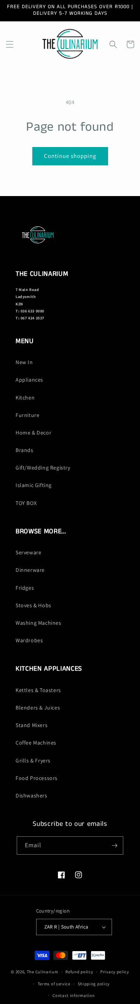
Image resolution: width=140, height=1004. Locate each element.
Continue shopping (70, 155)
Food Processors (37, 777)
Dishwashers (31, 795)
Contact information (73, 995)
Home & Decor (33, 432)
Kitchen (25, 397)
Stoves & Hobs (33, 605)
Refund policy (79, 971)
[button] (9, 44)
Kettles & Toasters (38, 690)
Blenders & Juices (38, 707)
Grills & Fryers (33, 760)
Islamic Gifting (34, 485)
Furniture (27, 415)
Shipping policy (94, 983)
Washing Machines (38, 622)
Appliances (29, 379)
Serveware (28, 552)
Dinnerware (30, 569)
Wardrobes (29, 640)
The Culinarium (42, 971)
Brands (24, 450)
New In (24, 362)
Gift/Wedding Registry (43, 467)
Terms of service (54, 983)
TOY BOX (26, 502)
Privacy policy (114, 971)
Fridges (25, 587)
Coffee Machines (36, 742)
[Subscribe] (114, 845)
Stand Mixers (31, 725)
